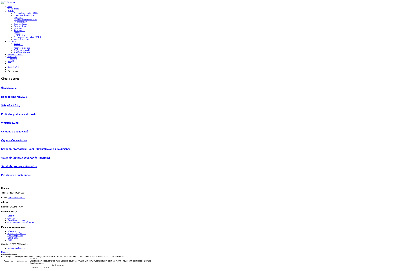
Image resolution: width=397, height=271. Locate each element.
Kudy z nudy (12, 238)
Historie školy (19, 35)
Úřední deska (13, 9)
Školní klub (18, 28)
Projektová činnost (15, 54)
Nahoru (4, 252)
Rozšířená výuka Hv (22, 50)
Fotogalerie (12, 59)
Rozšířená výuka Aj (22, 52)
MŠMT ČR (11, 231)
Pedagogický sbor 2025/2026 (26, 13)
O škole (10, 11)
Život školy (11, 41)
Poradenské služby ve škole (25, 20)
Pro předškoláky (20, 22)
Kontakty (11, 61)
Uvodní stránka (13, 67)
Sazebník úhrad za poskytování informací (25, 157)
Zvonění (17, 33)
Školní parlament (21, 24)
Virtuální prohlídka (21, 39)
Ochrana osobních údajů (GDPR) (28, 37)
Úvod (9, 7)
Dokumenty (12, 57)
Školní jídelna (19, 31)
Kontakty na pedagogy (16, 220)
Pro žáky (17, 44)
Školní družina (20, 26)
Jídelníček (11, 218)
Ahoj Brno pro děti (15, 236)
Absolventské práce (22, 48)
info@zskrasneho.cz (16, 197)
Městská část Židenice (16, 233)
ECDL (10, 63)
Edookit (10, 216)
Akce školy (18, 46)
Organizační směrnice (14, 140)
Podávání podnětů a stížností (18, 114)
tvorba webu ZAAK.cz (16, 248)
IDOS (9, 240)
